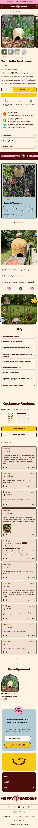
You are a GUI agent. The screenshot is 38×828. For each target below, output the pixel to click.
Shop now (30, 2)
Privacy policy (18, 816)
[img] (6, 449)
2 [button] (16, 659)
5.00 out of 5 (15, 410)
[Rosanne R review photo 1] (7, 528)
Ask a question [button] (19, 435)
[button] (2, 6)
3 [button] (19, 659)
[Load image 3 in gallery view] (17, 52)
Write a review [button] (19, 429)
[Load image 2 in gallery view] (11, 52)
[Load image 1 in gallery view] (4, 52)
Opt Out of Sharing (19, 812)
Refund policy (7, 816)
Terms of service (30, 816)
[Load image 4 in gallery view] (24, 52)
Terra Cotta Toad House (9, 696)
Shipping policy (19, 820)
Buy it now (19, 95)
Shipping (3, 69)
